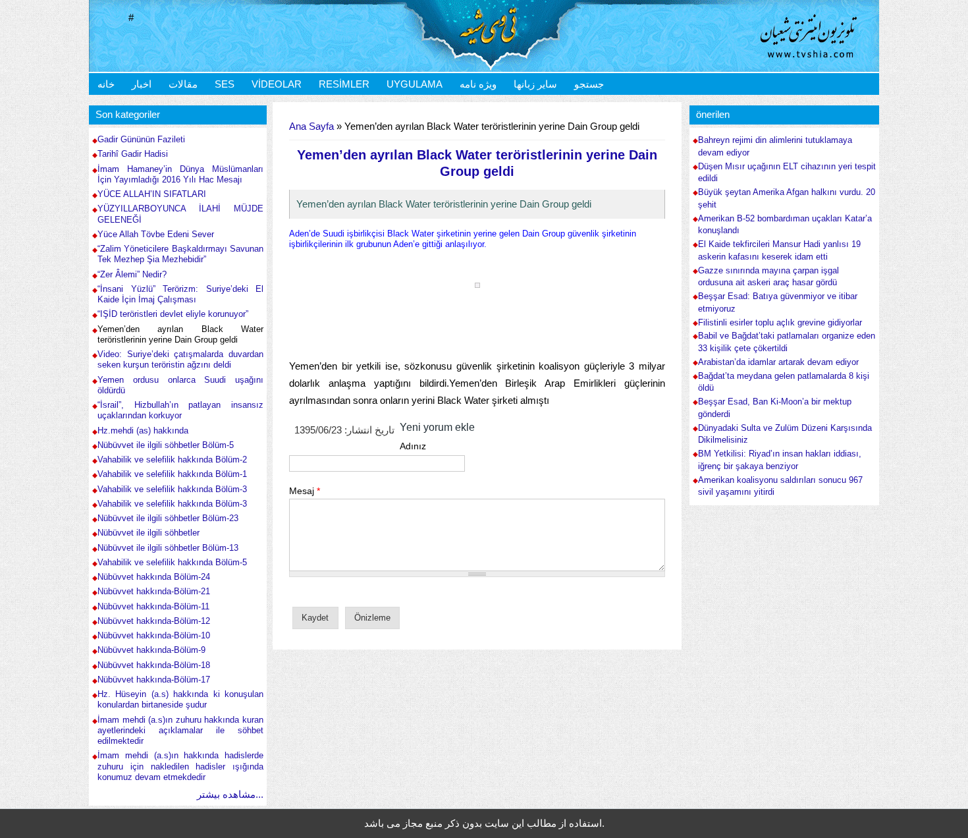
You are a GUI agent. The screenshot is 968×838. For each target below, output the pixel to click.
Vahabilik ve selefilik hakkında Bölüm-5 (172, 562)
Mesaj (304, 491)
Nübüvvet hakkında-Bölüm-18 (153, 665)
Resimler (344, 84)
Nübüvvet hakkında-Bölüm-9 (151, 650)
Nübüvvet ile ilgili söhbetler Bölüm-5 (165, 445)
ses (224, 84)
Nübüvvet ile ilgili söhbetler (148, 533)
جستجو (589, 84)
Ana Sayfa (311, 126)
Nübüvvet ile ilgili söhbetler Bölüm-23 (167, 518)
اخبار (141, 84)
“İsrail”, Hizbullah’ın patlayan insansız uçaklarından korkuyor (180, 410)
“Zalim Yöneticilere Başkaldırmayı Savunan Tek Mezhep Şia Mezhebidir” (180, 254)
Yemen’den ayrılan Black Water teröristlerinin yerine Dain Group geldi (180, 334)
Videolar (277, 84)
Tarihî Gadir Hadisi (132, 154)
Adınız (413, 446)
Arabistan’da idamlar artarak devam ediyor (778, 362)
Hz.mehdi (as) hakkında (142, 430)
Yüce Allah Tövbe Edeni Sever (155, 234)
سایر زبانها (535, 84)
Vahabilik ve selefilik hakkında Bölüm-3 (172, 489)
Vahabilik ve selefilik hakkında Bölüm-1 (172, 474)
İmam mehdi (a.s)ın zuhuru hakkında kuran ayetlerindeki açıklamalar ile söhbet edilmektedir (180, 730)
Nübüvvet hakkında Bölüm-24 (153, 577)
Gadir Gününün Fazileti (141, 139)
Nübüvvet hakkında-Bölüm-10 (153, 635)
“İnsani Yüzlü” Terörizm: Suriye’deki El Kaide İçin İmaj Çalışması (180, 294)
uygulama (415, 84)
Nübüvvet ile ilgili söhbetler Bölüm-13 (167, 548)
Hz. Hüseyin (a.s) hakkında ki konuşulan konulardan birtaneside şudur (180, 699)
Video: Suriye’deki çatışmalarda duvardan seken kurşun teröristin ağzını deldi (180, 359)
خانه (106, 84)
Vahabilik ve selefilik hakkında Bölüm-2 (172, 459)
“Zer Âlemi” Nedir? (132, 274)
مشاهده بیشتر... (230, 794)
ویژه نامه (478, 84)
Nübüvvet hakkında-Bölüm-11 (153, 606)
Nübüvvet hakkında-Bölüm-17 (153, 679)
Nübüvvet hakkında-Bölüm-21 (153, 591)
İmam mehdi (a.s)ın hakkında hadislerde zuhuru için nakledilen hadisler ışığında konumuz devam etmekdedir (180, 766)
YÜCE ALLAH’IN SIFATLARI (151, 194)
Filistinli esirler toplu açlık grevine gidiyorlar (780, 322)
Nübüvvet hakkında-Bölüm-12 (153, 621)
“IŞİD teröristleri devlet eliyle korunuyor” (172, 314)
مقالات (183, 84)
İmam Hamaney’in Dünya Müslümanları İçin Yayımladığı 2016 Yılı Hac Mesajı (180, 174)
